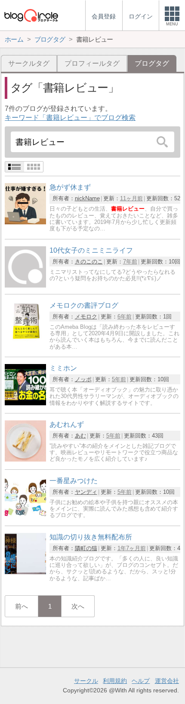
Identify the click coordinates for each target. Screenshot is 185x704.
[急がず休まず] (25, 222)
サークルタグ (28, 63)
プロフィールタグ (92, 63)
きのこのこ (89, 261)
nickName (87, 198)
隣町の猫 (86, 548)
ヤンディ (86, 492)
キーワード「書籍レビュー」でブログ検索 (70, 117)
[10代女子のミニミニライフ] (25, 285)
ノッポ (83, 379)
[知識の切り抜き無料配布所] (25, 571)
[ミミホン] (25, 403)
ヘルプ (141, 680)
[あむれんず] (25, 459)
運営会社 (167, 680)
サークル (86, 680)
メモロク (86, 316)
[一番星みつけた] (25, 515)
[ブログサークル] (31, 15)
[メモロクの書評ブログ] (25, 340)
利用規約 (115, 680)
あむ (80, 435)
